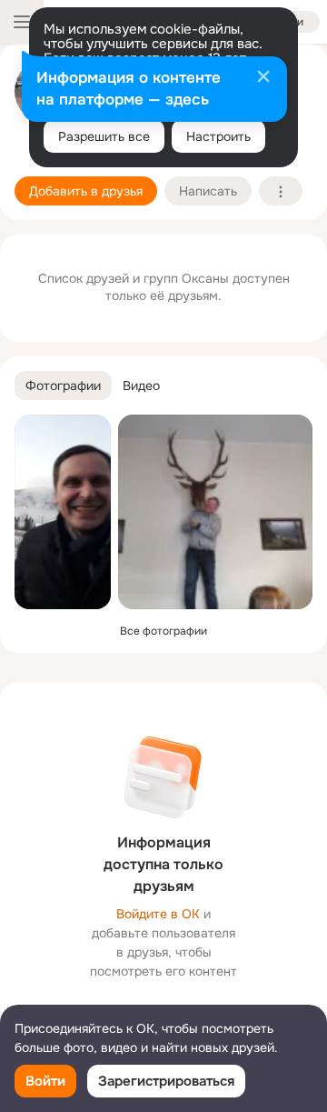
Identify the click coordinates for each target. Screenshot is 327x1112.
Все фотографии (163, 631)
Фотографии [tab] (63, 385)
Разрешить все (104, 136)
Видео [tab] (141, 385)
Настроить (218, 136)
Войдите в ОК (158, 914)
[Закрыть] (263, 78)
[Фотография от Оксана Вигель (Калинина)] (63, 512)
